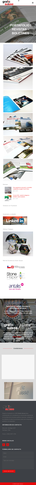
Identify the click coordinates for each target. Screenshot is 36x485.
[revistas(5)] (18, 147)
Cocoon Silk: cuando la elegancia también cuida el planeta (21, 196)
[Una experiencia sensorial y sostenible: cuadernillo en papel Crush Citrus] (8, 190)
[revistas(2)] (18, 78)
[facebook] (3, 444)
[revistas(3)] (18, 101)
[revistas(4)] (18, 124)
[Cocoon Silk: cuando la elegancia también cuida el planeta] (8, 198)
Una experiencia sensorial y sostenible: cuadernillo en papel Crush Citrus (22, 188)
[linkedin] (7, 444)
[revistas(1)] (18, 55)
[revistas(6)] (18, 170)
